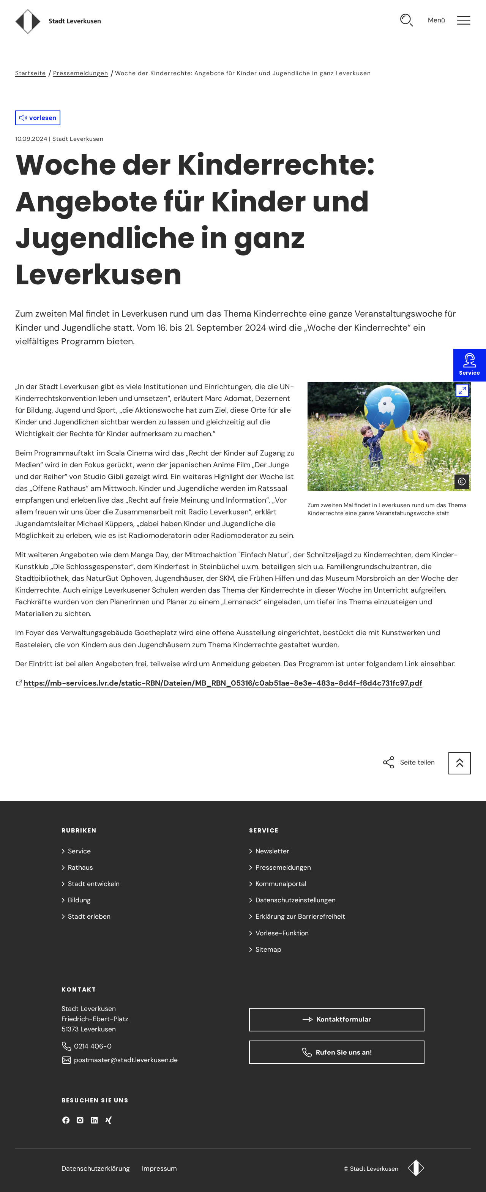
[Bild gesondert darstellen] (389, 436)
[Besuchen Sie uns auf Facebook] (66, 1120)
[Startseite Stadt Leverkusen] (415, 1168)
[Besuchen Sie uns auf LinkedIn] (94, 1120)
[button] (37, 117)
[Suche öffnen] (407, 21)
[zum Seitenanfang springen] (459, 763)
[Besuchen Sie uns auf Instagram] (80, 1120)
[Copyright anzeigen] (461, 482)
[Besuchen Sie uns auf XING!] (108, 1120)
